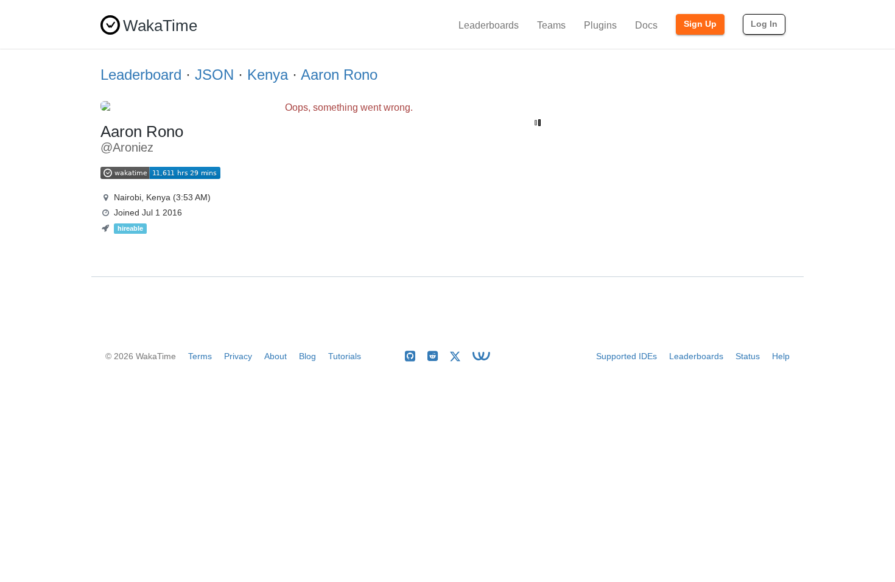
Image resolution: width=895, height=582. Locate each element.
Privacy (238, 356)
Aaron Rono (339, 74)
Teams (551, 25)
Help (781, 356)
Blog (307, 356)
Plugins (600, 25)
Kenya (267, 74)
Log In (764, 24)
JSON (214, 74)
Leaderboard (140, 74)
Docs (646, 25)
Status (747, 356)
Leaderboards (488, 25)
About (275, 356)
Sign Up (700, 24)
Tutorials (344, 356)
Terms (200, 356)
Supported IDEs (626, 356)
